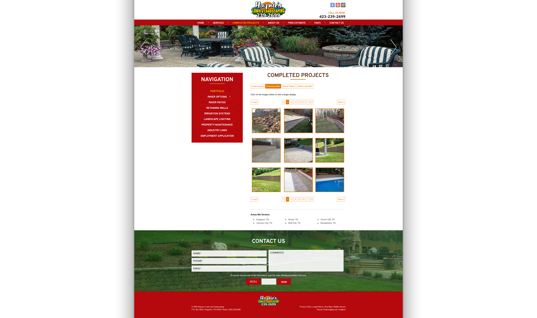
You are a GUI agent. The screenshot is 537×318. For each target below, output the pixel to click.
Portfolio (217, 91)
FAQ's (317, 23)
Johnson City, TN (264, 223)
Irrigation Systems (217, 113)
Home (200, 23)
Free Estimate (297, 23)
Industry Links (217, 130)
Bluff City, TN (294, 223)
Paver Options (217, 97)
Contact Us (336, 23)
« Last (254, 102)
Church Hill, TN (328, 219)
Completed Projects (246, 23)
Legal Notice (318, 307)
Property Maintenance (217, 125)
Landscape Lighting (217, 119)
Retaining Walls (217, 108)
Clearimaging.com (330, 310)
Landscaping (257, 86)
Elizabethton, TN (328, 223)
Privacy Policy (306, 307)
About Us (273, 23)
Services (218, 23)
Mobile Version (339, 307)
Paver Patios (217, 102)
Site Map (328, 307)
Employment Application (217, 136)
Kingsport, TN (262, 219)
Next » (341, 102)
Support (342, 310)
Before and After (305, 86)
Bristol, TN (293, 219)
